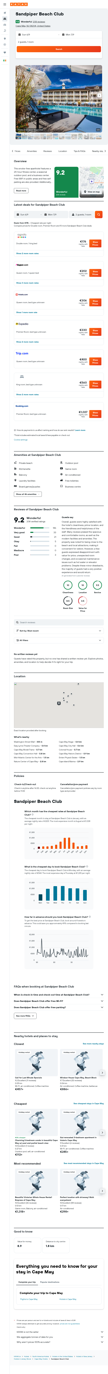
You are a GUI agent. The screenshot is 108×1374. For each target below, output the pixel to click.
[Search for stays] (4, 19)
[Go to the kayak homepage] (19, 4)
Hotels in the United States (62, 1356)
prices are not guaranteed (70, 1324)
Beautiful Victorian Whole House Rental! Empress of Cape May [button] (33, 1198)
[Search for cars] (4, 25)
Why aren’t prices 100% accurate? (33, 1342)
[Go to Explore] (4, 38)
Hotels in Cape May (67, 1299)
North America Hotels (40, 1356)
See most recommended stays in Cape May (84, 1163)
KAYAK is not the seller (28, 1331)
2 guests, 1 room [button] (26, 41)
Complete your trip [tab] (27, 1282)
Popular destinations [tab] (49, 1282)
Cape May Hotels (41, 1359)
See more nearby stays (93, 1043)
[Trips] (4, 52)
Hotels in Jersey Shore (22, 1359)
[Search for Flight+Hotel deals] (4, 30)
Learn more (80, 430)
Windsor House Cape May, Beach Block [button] (78, 1077)
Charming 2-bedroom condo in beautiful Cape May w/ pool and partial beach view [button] (36, 1141)
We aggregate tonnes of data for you (35, 1337)
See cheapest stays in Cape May (89, 1103)
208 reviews (39, 21)
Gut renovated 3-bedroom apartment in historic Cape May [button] (78, 1139)
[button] (5, 4)
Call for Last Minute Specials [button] (28, 1077)
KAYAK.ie (17, 1356)
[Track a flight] (4, 44)
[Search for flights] (4, 13)
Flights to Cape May (29, 1299)
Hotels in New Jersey (84, 1356)
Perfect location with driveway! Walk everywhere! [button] (77, 1198)
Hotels (26, 1356)
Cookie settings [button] (20, 439)
